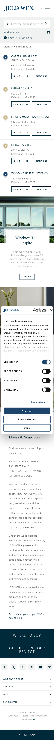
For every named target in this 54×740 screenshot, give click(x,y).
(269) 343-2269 (21, 104)
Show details (38, 402)
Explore (27, 277)
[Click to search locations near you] (7, 24)
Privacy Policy (13, 716)
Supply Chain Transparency (35, 716)
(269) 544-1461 (21, 161)
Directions (41, 76)
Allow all (27, 411)
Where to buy (27, 635)
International (27, 719)
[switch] (46, 371)
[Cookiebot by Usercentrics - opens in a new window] (34, 310)
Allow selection (27, 419)
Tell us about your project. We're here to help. (26, 616)
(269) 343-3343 (21, 189)
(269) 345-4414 (21, 76)
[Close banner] (51, 310)
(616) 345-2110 (21, 133)
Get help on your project (27, 650)
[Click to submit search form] (46, 24)
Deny (27, 427)
